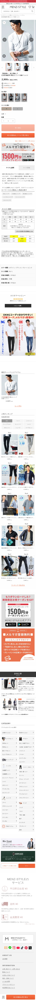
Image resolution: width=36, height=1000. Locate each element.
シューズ (18, 427)
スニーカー (5, 810)
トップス (22, 15)
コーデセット (29, 427)
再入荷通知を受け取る (20, 997)
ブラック (11, 101)
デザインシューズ (7, 806)
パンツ (18, 420)
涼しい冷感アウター (24, 743)
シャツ (29, 424)
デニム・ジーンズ (24, 779)
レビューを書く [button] (18, 305)
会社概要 (4, 959)
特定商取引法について (8, 987)
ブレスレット (22, 826)
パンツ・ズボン (27, 767)
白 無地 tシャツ (15, 193)
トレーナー (22, 762)
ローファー (5, 813)
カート (26, 865)
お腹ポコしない (6, 732)
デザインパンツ (23, 786)
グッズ (25, 803)
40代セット (5, 743)
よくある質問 (6, 981)
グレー (17, 101)
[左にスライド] (2, 67)
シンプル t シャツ (7, 197)
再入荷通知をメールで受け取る (18, 135)
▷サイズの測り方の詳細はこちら (24, 231)
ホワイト (4, 101)
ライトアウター (7, 424)
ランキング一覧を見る (18, 585)
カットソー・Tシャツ (7, 777)
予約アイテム (9, 826)
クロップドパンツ (24, 797)
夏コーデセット (6, 750)
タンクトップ (5, 792)
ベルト (21, 811)
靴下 (20, 818)
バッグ (21, 807)
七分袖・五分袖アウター (25, 747)
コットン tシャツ (19, 197)
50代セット (5, 747)
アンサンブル (5, 789)
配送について (6, 972)
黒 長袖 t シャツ (27, 193)
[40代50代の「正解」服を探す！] (32, 11)
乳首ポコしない (23, 732)
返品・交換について (8, 978)
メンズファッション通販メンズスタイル (9, 15)
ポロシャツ (7, 427)
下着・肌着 (22, 815)
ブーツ (4, 802)
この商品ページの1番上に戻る (9, 865)
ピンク (24, 101)
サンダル (4, 821)
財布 (20, 830)
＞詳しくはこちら (30, 924)
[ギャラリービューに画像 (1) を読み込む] (9, 67)
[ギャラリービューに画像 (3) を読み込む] (26, 67)
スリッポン (5, 817)
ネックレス (22, 822)
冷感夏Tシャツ (6, 770)
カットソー (18, 424)
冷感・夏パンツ (23, 771)
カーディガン (22, 758)
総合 (7, 420)
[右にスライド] (34, 67)
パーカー (21, 754)
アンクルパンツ (23, 794)
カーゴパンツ (22, 783)
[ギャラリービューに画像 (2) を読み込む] (17, 67)
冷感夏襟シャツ (6, 774)
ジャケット (29, 420)
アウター (25, 738)
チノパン (21, 775)
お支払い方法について (8, 975)
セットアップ (9, 759)
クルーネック (6, 200)
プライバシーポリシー (8, 984)
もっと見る (18, 406)
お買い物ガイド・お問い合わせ (11, 969)
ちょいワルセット (7, 754)
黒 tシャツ (5, 193)
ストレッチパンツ (24, 790)
